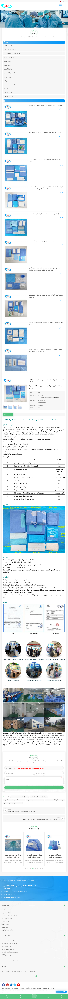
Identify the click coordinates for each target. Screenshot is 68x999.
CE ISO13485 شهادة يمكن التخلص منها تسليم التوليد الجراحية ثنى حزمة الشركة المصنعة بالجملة (46, 188)
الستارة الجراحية (8, 96)
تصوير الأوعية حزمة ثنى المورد (10, 940)
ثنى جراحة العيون (6, 946)
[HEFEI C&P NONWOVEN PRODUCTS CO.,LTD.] (6, 6)
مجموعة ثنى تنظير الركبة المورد (35, 799)
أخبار (27, 988)
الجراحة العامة (8, 45)
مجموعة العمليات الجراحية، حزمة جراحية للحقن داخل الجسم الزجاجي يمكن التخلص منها (45, 350)
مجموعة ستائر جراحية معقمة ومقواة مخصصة (41, 241)
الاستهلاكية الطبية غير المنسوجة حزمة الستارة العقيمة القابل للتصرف (34, 856)
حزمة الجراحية (8, 92)
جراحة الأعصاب (8, 69)
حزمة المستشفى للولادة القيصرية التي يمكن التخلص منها (45, 132)
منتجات (22, 988)
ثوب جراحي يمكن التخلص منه (9, 943)
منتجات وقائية (8, 80)
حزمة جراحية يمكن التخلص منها (45, 427)
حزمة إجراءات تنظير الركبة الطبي (19, 796)
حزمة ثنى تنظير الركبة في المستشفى (55, 799)
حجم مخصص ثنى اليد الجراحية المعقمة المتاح (55, 856)
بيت (16, 36)
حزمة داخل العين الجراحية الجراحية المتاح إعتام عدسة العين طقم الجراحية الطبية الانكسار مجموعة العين (45, 269)
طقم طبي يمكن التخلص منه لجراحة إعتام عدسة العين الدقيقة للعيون (46, 323)
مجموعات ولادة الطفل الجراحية (10, 952)
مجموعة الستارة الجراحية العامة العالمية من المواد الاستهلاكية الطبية (46, 160)
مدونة (52, 988)
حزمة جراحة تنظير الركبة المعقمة (39, 796)
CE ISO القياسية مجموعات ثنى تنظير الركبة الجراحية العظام (28, 768)
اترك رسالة (34, 996)
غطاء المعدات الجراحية (10, 84)
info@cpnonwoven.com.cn (19, 891)
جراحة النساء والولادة (10, 49)
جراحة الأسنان (8, 65)
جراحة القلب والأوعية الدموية (12, 53)
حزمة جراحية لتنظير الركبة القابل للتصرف (14, 799)
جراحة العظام (7, 61)
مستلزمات (7, 88)
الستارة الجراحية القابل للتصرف (10, 960)
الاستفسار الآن (60, 992)
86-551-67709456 (28, 886)
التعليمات (39, 988)
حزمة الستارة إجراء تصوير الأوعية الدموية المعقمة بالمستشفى (46, 105)
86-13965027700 (10, 886)
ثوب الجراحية (7, 77)
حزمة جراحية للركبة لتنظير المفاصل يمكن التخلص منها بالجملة (46, 213)
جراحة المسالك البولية (10, 73)
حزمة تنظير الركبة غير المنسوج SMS (13, 803)
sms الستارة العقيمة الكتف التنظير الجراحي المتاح (13, 856)
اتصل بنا (33, 988)
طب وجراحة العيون (9, 57)
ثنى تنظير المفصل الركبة (8, 949)
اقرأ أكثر (61, 108)
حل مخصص (46, 988)
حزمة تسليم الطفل (7, 955)
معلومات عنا (15, 988)
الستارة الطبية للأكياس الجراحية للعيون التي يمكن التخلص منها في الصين (46, 296)
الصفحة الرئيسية (6, 988)
